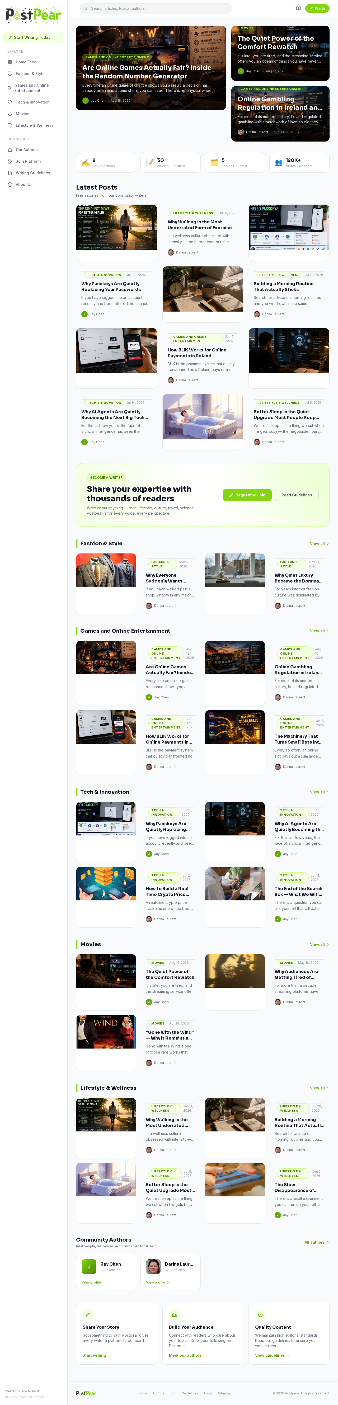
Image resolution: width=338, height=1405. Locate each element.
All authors (315, 1242)
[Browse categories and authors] (298, 8)
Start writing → (97, 1355)
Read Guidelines (296, 495)
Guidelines (190, 1393)
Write (320, 8)
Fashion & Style (30, 73)
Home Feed (26, 62)
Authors (159, 1393)
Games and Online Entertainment (32, 88)
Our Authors (27, 149)
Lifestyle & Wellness (35, 125)
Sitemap (224, 1393)
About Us (24, 184)
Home (142, 1393)
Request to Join (250, 495)
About (208, 1393)
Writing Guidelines (33, 173)
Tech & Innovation (33, 102)
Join (173, 1393)
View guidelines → (272, 1355)
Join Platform (28, 161)
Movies (22, 113)
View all (317, 543)
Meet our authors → (187, 1355)
